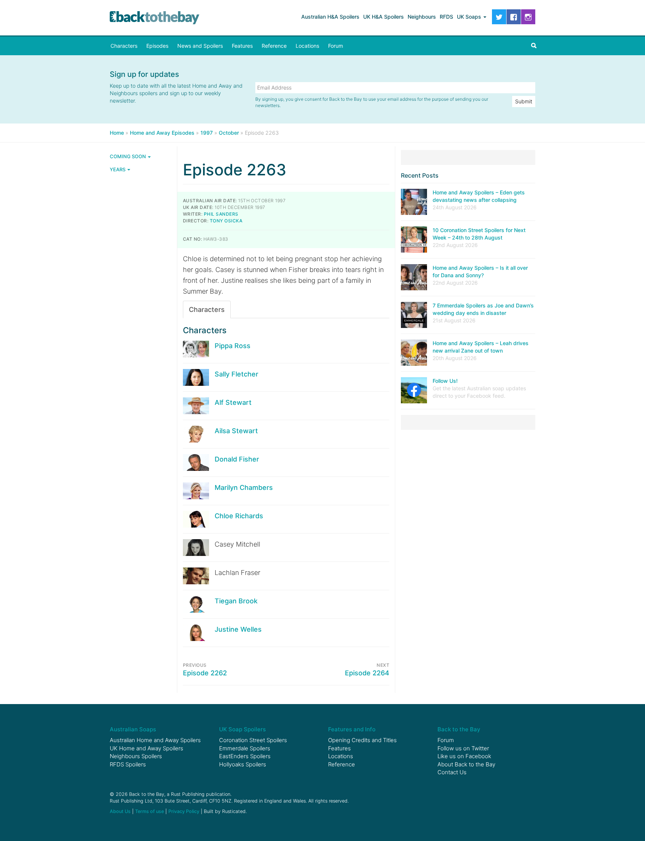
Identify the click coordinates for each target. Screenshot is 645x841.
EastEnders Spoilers (245, 756)
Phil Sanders (221, 214)
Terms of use (149, 811)
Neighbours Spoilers (136, 756)
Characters (123, 46)
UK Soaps (470, 16)
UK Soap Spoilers (242, 729)
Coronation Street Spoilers (253, 740)
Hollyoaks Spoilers (242, 764)
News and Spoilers (200, 46)
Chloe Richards (239, 516)
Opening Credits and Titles (362, 740)
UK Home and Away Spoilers (146, 748)
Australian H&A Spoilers (330, 16)
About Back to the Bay (466, 764)
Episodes (157, 46)
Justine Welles (238, 629)
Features (242, 46)
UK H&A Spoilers (383, 16)
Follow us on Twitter (463, 748)
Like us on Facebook (464, 756)
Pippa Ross (232, 346)
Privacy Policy (183, 811)
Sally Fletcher (236, 374)
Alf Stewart (233, 402)
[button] (534, 46)
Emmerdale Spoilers (244, 748)
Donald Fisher (237, 459)
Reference (274, 46)
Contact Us (452, 772)
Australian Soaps (133, 729)
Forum (335, 46)
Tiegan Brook (236, 601)
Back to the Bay (154, 18)
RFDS (446, 16)
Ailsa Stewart (236, 431)
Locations (307, 46)
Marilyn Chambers (244, 487)
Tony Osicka (226, 220)
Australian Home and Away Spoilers (155, 740)
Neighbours (422, 16)
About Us (120, 811)
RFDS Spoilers (128, 764)
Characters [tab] (207, 309)
